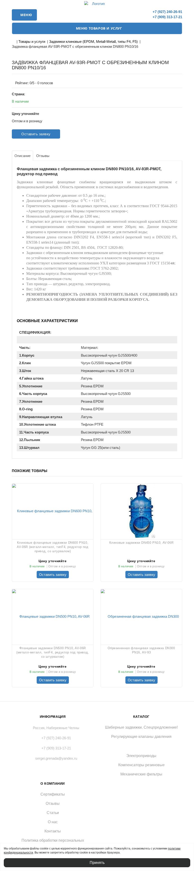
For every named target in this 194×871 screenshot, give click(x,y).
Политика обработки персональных (53, 840)
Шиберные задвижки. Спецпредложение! (141, 727)
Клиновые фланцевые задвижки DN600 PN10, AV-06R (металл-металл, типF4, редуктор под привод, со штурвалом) (52, 547)
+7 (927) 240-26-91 (167, 12)
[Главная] (13, 41)
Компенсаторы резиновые (141, 765)
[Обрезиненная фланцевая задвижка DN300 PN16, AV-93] (141, 616)
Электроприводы (141, 756)
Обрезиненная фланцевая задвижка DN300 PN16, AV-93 (141, 650)
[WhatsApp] (142, 14)
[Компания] (97, 3)
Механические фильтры (141, 774)
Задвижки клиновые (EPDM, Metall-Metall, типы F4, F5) (93, 41)
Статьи (53, 813)
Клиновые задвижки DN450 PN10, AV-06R (141, 542)
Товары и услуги (31, 41)
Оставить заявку (36, 134)
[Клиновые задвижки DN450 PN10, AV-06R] (141, 511)
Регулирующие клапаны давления (141, 737)
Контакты (52, 831)
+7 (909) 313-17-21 (167, 17)
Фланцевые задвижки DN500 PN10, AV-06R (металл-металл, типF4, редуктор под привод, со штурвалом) (52, 652)
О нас (53, 822)
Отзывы (53, 803)
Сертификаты (52, 794)
